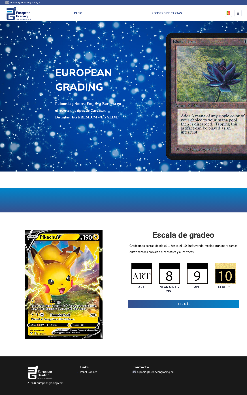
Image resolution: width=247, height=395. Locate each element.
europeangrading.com (50, 383)
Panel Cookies (88, 372)
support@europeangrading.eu (25, 2)
